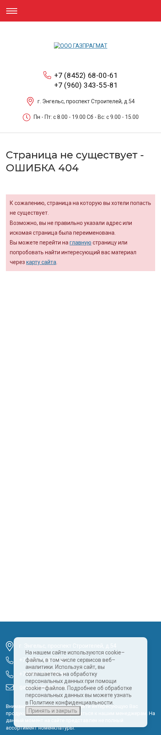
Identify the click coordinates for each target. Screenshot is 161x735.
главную (80, 242)
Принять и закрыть (53, 711)
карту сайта (41, 262)
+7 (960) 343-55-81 (86, 85)
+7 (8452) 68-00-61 (86, 75)
